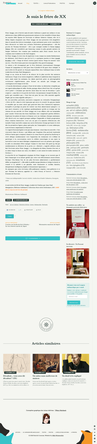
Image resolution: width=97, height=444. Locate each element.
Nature (80, 135)
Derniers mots (77, 116)
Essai (84, 118)
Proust (85, 150)
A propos (71, 3)
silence (69, 158)
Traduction (79, 158)
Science (83, 155)
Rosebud (72, 155)
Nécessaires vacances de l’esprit (49, 224)
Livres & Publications (49, 3)
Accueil (20, 3)
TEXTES (35, 3)
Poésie (76, 150)
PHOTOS (62, 3)
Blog (28, 3)
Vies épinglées (76, 165)
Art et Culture (14, 204)
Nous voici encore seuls (77, 89)
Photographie (72, 145)
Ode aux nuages (75, 94)
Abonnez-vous (73, 302)
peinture (80, 140)
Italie (69, 125)
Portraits (45, 204)
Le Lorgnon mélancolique (46, 10)
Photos (51, 432)
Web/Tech (80, 168)
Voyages (70, 168)
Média (85, 133)
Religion (70, 153)
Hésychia (82, 123)
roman (80, 153)
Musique (76, 133)
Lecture (77, 125)
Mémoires (71, 135)
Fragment (71, 120)
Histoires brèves (24, 204)
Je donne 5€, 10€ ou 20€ (76, 61)
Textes (44, 432)
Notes (79, 138)
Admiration (73, 108)
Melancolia (37, 204)
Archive (8, 200)
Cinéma (70, 113)
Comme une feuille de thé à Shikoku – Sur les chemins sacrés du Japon (17, 225)
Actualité (72, 105)
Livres (32, 204)
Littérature (76, 128)
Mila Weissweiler (58, 435)
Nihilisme (70, 138)
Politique (75, 148)
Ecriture (72, 118)
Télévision (70, 160)
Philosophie (72, 143)
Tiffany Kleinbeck (60, 410)
